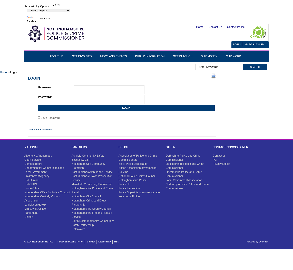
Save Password (50, 117)
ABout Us (57, 56)
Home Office (31, 188)
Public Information (150, 56)
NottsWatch (78, 229)
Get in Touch (182, 56)
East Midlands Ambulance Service (92, 172)
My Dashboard (254, 44)
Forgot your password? (40, 129)
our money (209, 56)
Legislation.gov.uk (35, 204)
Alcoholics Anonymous (38, 155)
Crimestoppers (33, 163)
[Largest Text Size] (58, 5)
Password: (45, 97)
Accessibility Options (37, 6)
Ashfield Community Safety (88, 155)
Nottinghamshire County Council (91, 208)
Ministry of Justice (35, 208)
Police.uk (124, 184)
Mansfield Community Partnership (92, 184)
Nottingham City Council (86, 196)
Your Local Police (129, 196)
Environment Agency (36, 176)
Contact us (219, 155)
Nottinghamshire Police (133, 180)
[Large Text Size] (56, 5)
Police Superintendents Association (140, 192)
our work (233, 56)
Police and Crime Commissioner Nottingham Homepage (55, 34)
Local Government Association (184, 180)
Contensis (264, 241)
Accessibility (104, 241)
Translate (31, 21)
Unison (28, 216)
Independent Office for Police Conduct (47, 192)
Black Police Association (133, 163)
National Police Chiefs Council (137, 176)
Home (3, 72)
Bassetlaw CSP (81, 159)
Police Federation (129, 188)
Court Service (32, 159)
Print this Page (213, 76)
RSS (116, 241)
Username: (45, 87)
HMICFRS (30, 184)
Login (237, 44)
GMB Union (31, 180)
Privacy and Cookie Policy (70, 241)
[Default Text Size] (54, 5)
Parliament (30, 212)
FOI (215, 159)
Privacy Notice (221, 163)
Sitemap (90, 241)
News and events (113, 56)
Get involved (82, 56)
